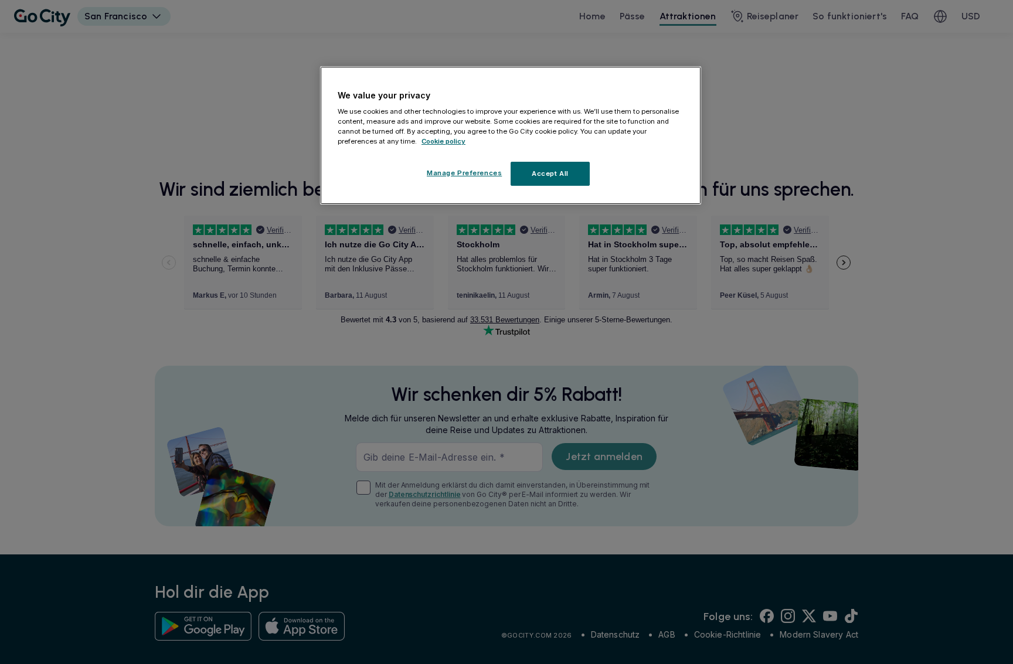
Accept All (550, 173)
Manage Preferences (464, 173)
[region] (510, 135)
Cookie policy (443, 142)
